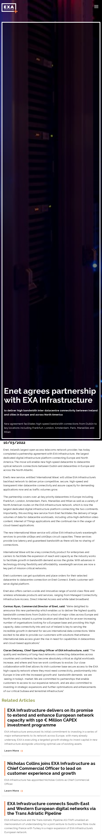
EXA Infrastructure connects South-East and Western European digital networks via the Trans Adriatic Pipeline (51, 808)
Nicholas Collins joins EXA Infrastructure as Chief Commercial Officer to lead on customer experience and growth (51, 768)
